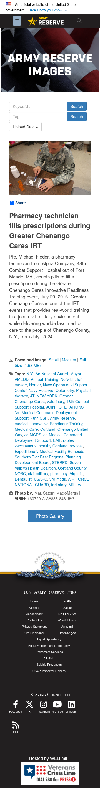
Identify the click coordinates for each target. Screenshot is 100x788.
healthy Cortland (53, 446)
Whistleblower (67, 620)
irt (30, 479)
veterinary (55, 401)
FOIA (67, 601)
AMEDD (22, 379)
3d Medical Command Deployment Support (48, 437)
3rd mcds (57, 479)
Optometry (65, 390)
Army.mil (67, 626)
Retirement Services (49, 651)
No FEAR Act (67, 613)
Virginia (76, 473)
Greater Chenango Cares (44, 398)
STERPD (60, 462)
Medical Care (26, 429)
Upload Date (24, 127)
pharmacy (59, 473)
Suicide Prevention (49, 664)
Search (77, 106)
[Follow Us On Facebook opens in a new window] (15, 705)
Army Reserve (62, 418)
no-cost (76, 446)
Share (20, 203)
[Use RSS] (15, 726)
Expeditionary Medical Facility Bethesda (49, 451)
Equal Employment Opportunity (49, 645)
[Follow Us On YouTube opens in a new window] (57, 705)
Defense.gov (67, 633)
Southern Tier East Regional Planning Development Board (48, 459)
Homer (35, 384)
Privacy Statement (34, 626)
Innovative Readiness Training (57, 423)
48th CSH (39, 418)
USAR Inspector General (49, 671)
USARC (40, 479)
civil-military (38, 473)
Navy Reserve (41, 390)
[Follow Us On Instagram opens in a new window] (43, 705)
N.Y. (29, 373)
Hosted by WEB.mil (48, 758)
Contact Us (34, 620)
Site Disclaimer (34, 633)
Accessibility (34, 613)
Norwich (68, 379)
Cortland (47, 429)
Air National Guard (52, 373)
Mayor (75, 373)
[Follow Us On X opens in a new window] (29, 705)
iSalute (67, 607)
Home (34, 601)
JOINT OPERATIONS (65, 407)
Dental (20, 479)
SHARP (49, 658)
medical (21, 423)
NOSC (20, 473)
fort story (58, 484)
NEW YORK (47, 396)
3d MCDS (32, 434)
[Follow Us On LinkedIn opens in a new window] (71, 705)
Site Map (34, 607)
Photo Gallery (50, 516)
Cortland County (72, 468)
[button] (48, 10)
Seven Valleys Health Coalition (48, 465)
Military (75, 484)
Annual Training (44, 379)
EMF (57, 440)
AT (32, 396)
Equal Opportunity (49, 639)
